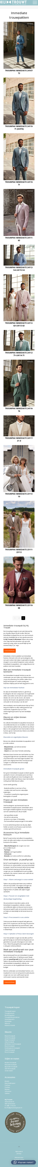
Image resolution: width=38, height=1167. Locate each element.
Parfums (7, 850)
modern (27, 888)
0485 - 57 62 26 (11, 1106)
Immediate (8, 1021)
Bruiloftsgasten (10, 1015)
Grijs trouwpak (9, 1042)
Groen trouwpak (10, 1038)
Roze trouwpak (9, 1052)
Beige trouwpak (10, 1040)
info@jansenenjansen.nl (14, 1108)
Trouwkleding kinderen (12, 1017)
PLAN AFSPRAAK (10, 651)
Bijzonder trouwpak (11, 1067)
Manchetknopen (10, 846)
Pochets (7, 1087)
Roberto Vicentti (10, 1025)
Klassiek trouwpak (11, 1065)
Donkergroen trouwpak (12, 1048)
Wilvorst (7, 1023)
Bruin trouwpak (10, 1046)
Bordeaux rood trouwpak (13, 1044)
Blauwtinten (8, 747)
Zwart (6, 751)
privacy (19, 1153)
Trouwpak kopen (10, 1011)
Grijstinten (8, 749)
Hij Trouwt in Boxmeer (13, 639)
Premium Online (19, 1160)
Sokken (7, 1093)
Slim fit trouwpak (10, 1069)
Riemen (7, 852)
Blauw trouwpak (10, 1036)
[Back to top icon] (19, 1146)
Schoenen (7, 854)
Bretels (7, 856)
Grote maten (9, 1071)
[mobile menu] (35, 3)
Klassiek (21, 888)
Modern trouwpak (10, 1063)
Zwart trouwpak (10, 1050)
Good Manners (9, 1019)
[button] (23, 1162)
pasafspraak (13, 959)
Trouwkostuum (9, 1013)
